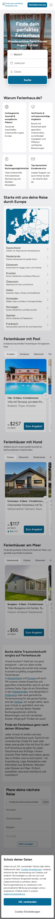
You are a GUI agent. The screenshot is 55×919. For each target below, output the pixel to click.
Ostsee (18, 701)
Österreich (11, 695)
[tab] (10, 354)
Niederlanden (20, 691)
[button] (27, 54)
